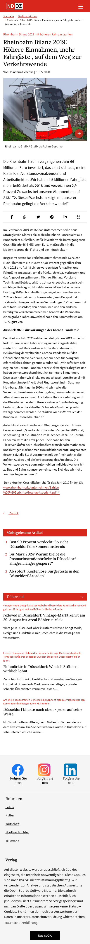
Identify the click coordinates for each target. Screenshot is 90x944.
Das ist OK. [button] (45, 935)
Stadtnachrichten (27, 16)
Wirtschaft (12, 824)
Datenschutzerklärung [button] (21, 922)
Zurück (14, 513)
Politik (9, 807)
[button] (11, 217)
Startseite (8, 16)
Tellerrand (15, 596)
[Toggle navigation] (80, 6)
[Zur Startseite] (15, 6)
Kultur (9, 815)
